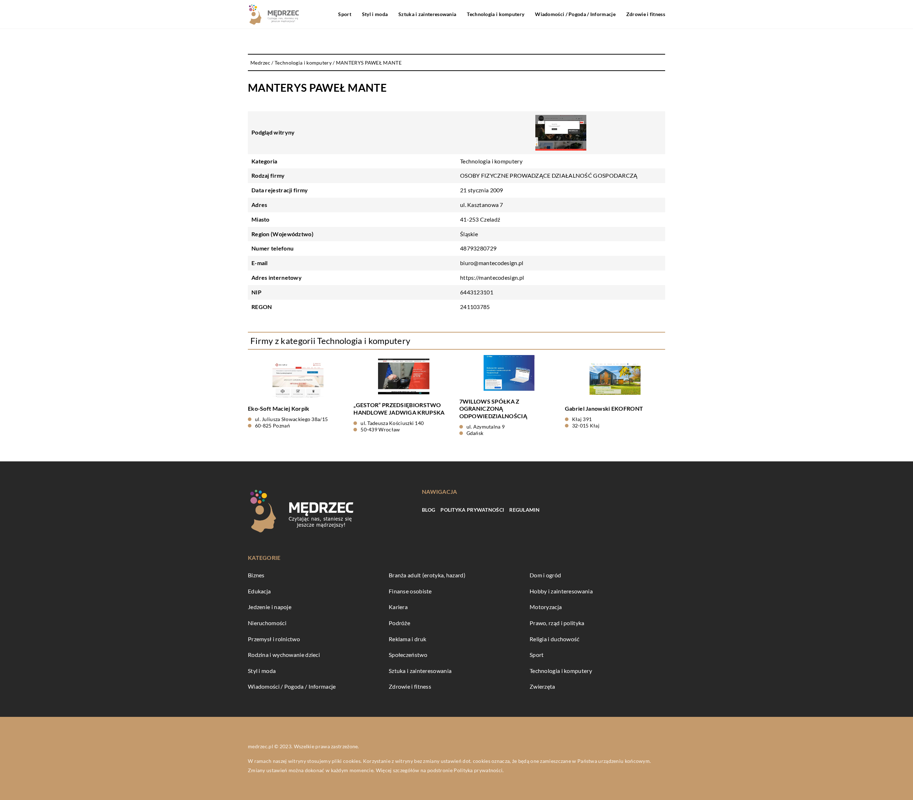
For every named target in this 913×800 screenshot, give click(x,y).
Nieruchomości (267, 622)
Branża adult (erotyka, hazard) (427, 575)
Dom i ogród (545, 575)
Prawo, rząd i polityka (557, 622)
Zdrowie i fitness (645, 14)
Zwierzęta (542, 686)
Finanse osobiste (410, 591)
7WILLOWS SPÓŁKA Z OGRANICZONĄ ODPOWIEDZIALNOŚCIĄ (493, 409)
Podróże (399, 622)
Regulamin (524, 510)
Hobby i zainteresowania (561, 591)
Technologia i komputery (495, 14)
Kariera (398, 606)
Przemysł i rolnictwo (274, 639)
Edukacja (259, 591)
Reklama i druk (407, 639)
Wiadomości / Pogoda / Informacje (575, 14)
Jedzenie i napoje (269, 606)
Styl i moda (375, 14)
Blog (428, 510)
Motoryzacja (546, 606)
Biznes (256, 575)
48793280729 (478, 248)
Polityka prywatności (472, 510)
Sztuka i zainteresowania (427, 14)
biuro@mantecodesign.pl (492, 262)
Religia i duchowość (555, 639)
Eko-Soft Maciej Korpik (279, 408)
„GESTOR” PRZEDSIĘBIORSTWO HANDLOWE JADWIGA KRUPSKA (398, 408)
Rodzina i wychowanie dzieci (284, 654)
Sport (344, 14)
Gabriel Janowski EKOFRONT (604, 408)
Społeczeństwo (408, 654)
